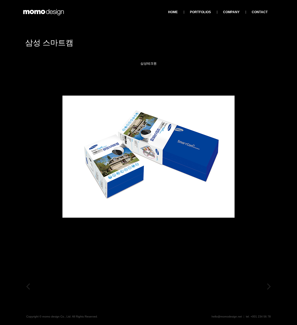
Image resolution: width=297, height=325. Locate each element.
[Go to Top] (291, 319)
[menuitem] (173, 12)
